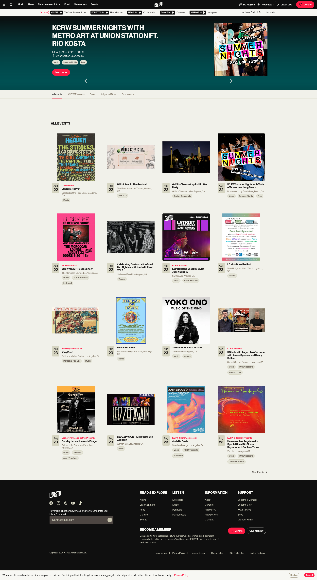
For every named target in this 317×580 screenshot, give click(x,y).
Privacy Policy (177, 553)
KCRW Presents (76, 94)
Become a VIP (245, 504)
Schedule (270, 12)
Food (67, 4)
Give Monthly (256, 530)
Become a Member (247, 499)
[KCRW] (55, 497)
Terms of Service (196, 553)
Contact (209, 519)
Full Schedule (179, 514)
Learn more (61, 72)
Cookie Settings (257, 553)
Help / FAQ (210, 509)
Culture (144, 514)
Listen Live (286, 4)
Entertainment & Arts (49, 4)
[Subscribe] (109, 520)
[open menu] (5, 4)
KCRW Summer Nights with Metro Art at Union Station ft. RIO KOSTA (105, 36)
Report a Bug (161, 553)
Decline (294, 575)
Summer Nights (70, 62)
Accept (309, 575)
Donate (308, 4)
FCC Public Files (235, 553)
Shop (240, 514)
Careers (209, 504)
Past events (128, 94)
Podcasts (267, 4)
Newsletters (80, 4)
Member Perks (245, 519)
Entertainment (147, 504)
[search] (12, 4)
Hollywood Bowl (108, 94)
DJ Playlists (249, 4)
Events (94, 4)
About (208, 499)
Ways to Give (244, 509)
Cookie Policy (215, 553)
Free (83, 62)
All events (57, 94)
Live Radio (177, 499)
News (31, 4)
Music (21, 4)
